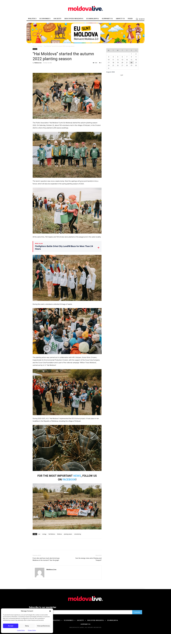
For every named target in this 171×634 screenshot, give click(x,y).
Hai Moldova (51, 534)
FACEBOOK (69, 479)
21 (127, 62)
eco (39, 534)
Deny (27, 626)
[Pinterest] (44, 67)
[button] (50, 611)
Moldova (59, 534)
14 (127, 60)
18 (113, 62)
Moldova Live (38, 62)
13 (122, 60)
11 (113, 60)
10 (108, 60)
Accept (10, 626)
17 (108, 62)
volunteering (77, 534)
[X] (39, 67)
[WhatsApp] (48, 67)
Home (34, 46)
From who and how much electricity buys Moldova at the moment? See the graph (46, 559)
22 (131, 62)
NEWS (77, 475)
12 (118, 60)
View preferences (43, 626)
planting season (68, 534)
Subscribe (137, 612)
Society (40, 46)
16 (136, 60)
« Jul (121, 75)
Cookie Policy (21, 630)
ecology (44, 534)
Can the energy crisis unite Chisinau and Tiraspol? (88, 559)
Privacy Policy (32, 630)
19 (118, 62)
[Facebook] (35, 67)
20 (122, 62)
